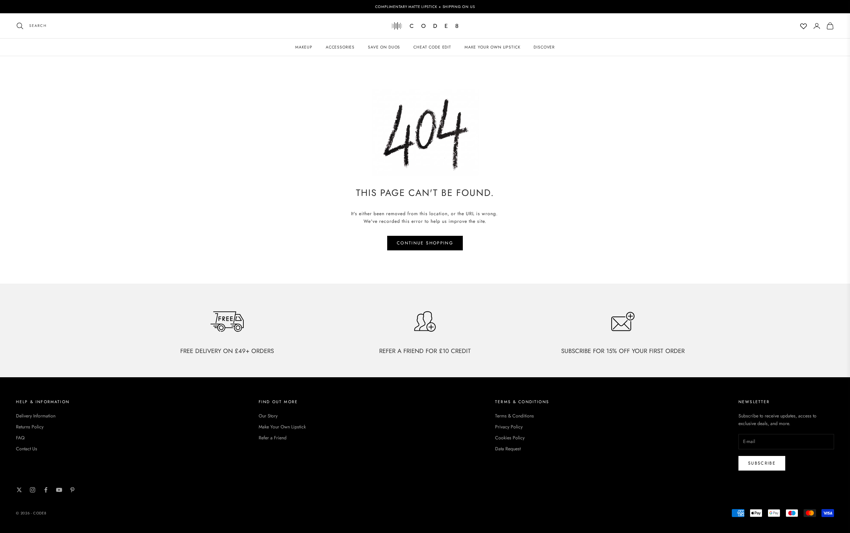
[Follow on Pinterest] (72, 490)
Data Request (508, 448)
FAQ (20, 437)
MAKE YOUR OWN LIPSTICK (492, 47)
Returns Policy (29, 426)
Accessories (340, 47)
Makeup (303, 47)
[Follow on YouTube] (59, 490)
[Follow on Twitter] (19, 490)
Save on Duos (384, 47)
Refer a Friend (273, 437)
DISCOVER (544, 47)
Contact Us (26, 448)
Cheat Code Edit (432, 47)
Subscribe (762, 463)
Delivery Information (35, 415)
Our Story (268, 415)
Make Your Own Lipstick (282, 426)
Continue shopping (425, 243)
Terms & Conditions (514, 415)
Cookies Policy (510, 437)
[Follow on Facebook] (45, 490)
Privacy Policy (509, 426)
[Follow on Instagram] (32, 490)
